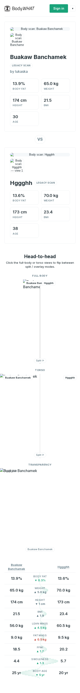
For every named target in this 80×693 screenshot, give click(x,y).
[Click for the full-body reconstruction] (40, 29)
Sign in (58, 8)
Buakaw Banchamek (16, 567)
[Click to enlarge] (17, 40)
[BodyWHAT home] (21, 8)
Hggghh (63, 567)
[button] (40, 321)
